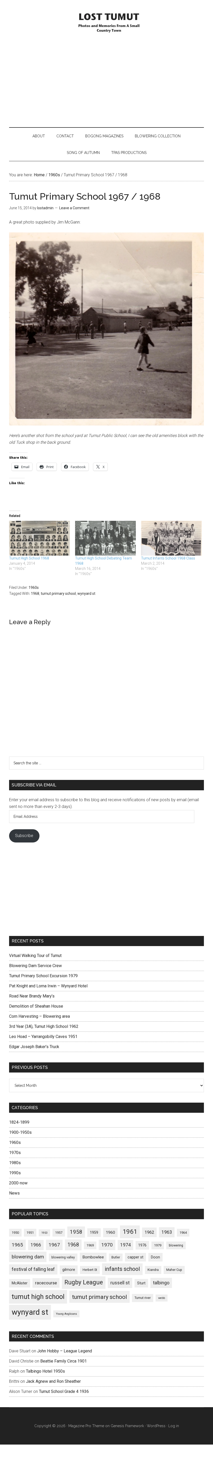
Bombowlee (93, 1257)
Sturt (141, 1283)
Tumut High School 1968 (29, 558)
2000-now (18, 1183)
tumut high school (38, 1296)
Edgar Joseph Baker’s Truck (34, 1046)
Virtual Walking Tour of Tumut (35, 955)
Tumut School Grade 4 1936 (64, 1391)
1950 (15, 1233)
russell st (120, 1282)
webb (161, 1298)
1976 (142, 1245)
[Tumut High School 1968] (39, 538)
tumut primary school (58, 593)
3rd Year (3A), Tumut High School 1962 (43, 1026)
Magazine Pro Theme (86, 1426)
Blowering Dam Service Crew (35, 965)
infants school (122, 1269)
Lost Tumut (106, 22)
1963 (167, 1232)
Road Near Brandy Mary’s (32, 996)
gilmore (68, 1269)
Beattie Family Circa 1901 (63, 1361)
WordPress (156, 1426)
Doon (155, 1257)
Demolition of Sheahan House (36, 1006)
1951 (30, 1233)
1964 (183, 1233)
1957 (58, 1233)
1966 (36, 1245)
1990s (15, 1172)
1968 (35, 593)
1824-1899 (19, 1122)
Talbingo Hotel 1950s (45, 1371)
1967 (54, 1245)
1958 (76, 1232)
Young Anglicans (66, 1314)
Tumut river (143, 1298)
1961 (130, 1231)
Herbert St (90, 1270)
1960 (110, 1232)
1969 (90, 1245)
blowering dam (28, 1257)
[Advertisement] (106, 80)
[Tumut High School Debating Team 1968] (105, 538)
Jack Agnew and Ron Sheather (53, 1381)
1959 (94, 1232)
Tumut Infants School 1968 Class (168, 558)
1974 (125, 1245)
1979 (157, 1245)
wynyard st (86, 593)
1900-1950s (20, 1132)
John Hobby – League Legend (64, 1350)
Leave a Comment (74, 208)
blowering (176, 1245)
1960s (34, 587)
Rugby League (83, 1282)
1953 (44, 1233)
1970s (15, 1152)
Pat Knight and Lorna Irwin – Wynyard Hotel (48, 985)
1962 (149, 1232)
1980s (15, 1162)
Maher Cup (174, 1270)
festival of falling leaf (33, 1269)
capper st (135, 1257)
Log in (173, 1426)
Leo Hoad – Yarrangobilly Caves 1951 (43, 1036)
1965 (17, 1245)
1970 (107, 1245)
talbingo (161, 1282)
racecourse (46, 1282)
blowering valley (63, 1257)
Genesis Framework (127, 1426)
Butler (115, 1257)
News (14, 1193)
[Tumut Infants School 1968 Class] (171, 538)
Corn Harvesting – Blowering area (39, 1016)
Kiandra (153, 1270)
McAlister (20, 1283)
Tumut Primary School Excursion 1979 (43, 975)
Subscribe (24, 835)
